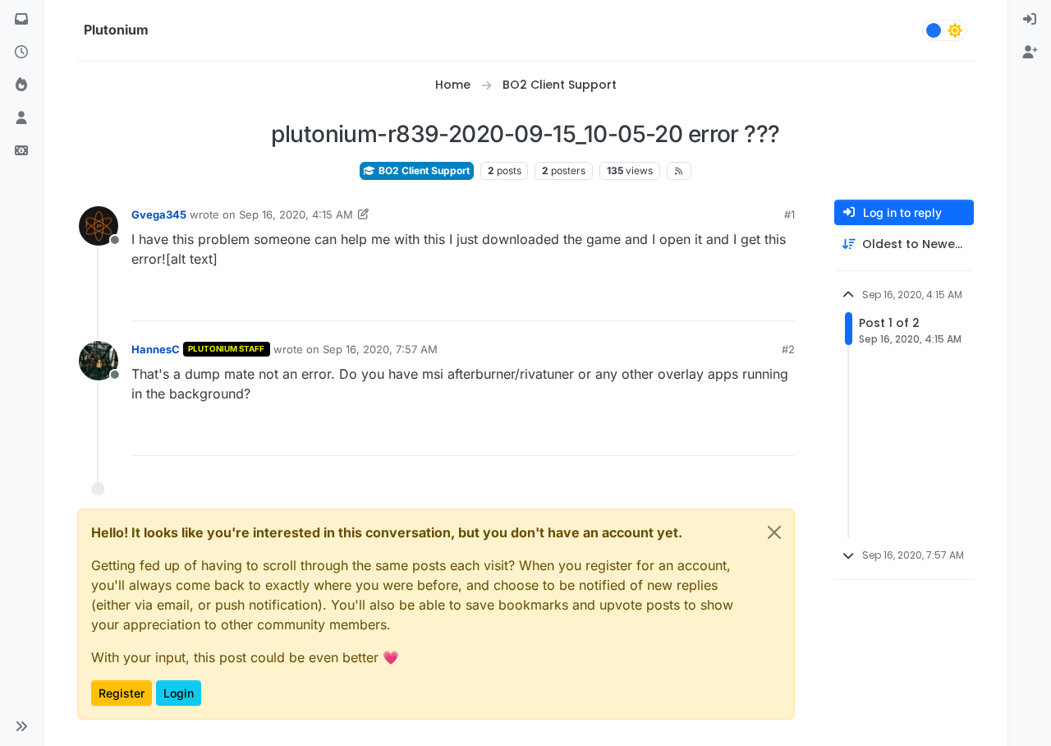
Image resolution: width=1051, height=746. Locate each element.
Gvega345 (158, 214)
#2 (788, 349)
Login (178, 693)
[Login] (1029, 20)
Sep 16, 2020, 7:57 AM (380, 349)
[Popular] (21, 85)
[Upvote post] (722, 301)
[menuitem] (1029, 20)
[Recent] (21, 52)
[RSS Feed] (679, 171)
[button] (21, 726)
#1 (789, 214)
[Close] (774, 532)
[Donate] (21, 151)
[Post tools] (781, 301)
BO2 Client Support (423, 170)
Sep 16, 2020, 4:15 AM (296, 214)
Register (122, 693)
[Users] (21, 118)
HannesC (155, 349)
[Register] (1029, 52)
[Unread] (21, 20)
